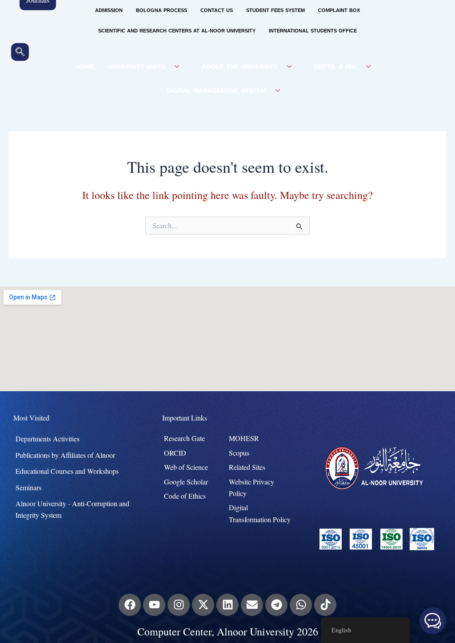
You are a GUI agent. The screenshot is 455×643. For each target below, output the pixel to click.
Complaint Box (339, 10)
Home (85, 67)
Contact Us (216, 10)
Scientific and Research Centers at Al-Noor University (176, 31)
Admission (109, 10)
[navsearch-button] (20, 52)
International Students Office (313, 31)
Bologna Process (161, 10)
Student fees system (275, 10)
